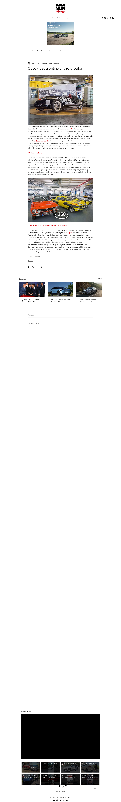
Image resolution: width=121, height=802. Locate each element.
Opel (30, 256)
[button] (100, 51)
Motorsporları (52, 51)
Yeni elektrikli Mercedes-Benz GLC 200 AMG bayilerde (88, 300)
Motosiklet (64, 51)
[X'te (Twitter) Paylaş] (33, 267)
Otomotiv (30, 51)
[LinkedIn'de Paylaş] (37, 267)
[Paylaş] (94, 712)
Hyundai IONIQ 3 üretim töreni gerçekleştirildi (30, 300)
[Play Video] (50, 767)
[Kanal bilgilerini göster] (98, 712)
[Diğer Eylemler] (92, 63)
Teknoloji (40, 51)
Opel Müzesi (38, 256)
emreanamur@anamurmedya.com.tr (60, 797)
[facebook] (110, 18)
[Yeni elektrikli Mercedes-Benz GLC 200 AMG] (89, 289)
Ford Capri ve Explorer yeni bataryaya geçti (60, 300)
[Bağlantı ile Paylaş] (41, 267)
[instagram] (105, 18)
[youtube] (102, 18)
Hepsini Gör (98, 279)
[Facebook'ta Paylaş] (28, 267)
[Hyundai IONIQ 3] (32, 289)
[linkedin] (113, 18)
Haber (21, 51)
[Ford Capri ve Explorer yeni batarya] (60, 289)
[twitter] (108, 18)
